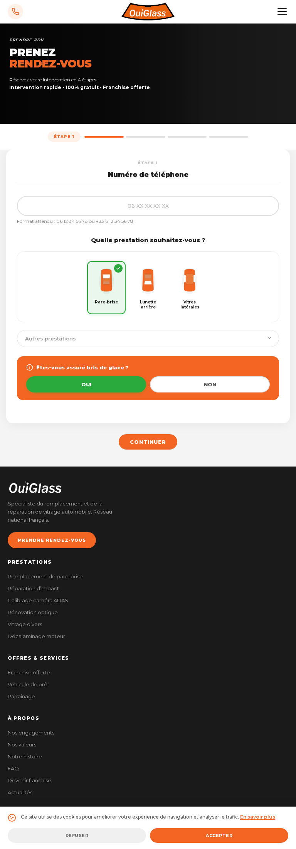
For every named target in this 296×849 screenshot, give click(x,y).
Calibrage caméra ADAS (38, 600)
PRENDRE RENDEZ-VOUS (52, 540)
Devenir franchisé (29, 780)
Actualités (20, 792)
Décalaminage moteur (36, 636)
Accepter (219, 835)
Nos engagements (31, 732)
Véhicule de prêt (28, 684)
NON (210, 384)
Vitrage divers (25, 624)
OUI (86, 384)
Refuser (77, 835)
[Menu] (282, 11)
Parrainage (21, 696)
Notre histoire (25, 756)
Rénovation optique (33, 612)
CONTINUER (148, 442)
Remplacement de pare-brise (45, 576)
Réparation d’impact (33, 588)
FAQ (13, 768)
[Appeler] (15, 11)
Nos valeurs (22, 744)
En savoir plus (257, 817)
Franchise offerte (29, 672)
